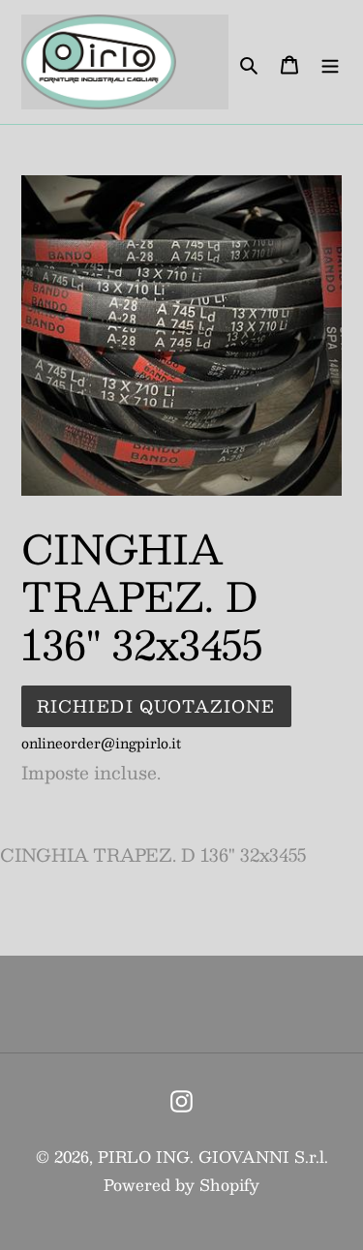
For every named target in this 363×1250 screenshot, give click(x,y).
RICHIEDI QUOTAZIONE (156, 705)
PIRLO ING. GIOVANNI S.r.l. (213, 1156)
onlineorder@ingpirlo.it (101, 742)
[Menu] (330, 62)
